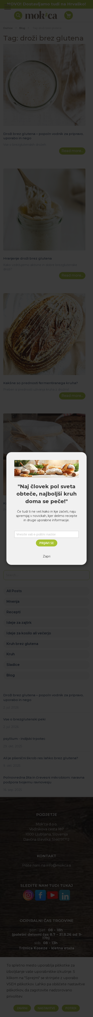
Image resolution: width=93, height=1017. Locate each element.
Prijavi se (46, 543)
